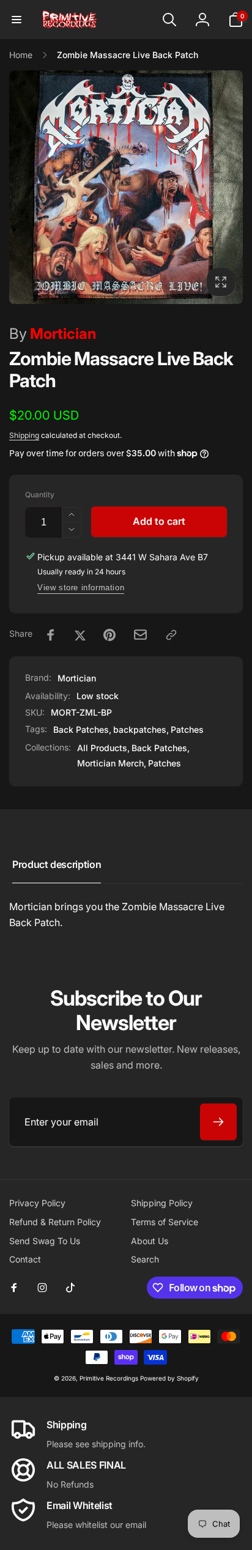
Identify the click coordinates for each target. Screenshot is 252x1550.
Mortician (52, 334)
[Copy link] (171, 635)
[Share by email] (140, 634)
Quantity (39, 495)
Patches (187, 729)
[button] (16, 19)
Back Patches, (161, 748)
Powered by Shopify (169, 1378)
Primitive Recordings (109, 1378)
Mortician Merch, (111, 763)
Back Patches (81, 729)
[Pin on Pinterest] (109, 635)
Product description (56, 864)
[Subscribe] (218, 1121)
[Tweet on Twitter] (80, 635)
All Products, (103, 748)
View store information (80, 587)
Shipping (24, 435)
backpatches (139, 729)
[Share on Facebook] (51, 635)
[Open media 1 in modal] (126, 187)
